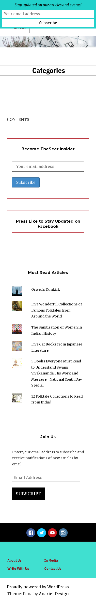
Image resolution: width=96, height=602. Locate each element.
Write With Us (18, 568)
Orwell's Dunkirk (45, 289)
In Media (51, 560)
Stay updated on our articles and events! (48, 5)
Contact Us (52, 568)
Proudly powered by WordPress (38, 586)
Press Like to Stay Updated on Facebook (48, 224)
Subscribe (28, 494)
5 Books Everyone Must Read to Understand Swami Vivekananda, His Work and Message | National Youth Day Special (56, 373)
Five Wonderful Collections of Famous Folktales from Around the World (56, 310)
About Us (14, 560)
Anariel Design (54, 593)
